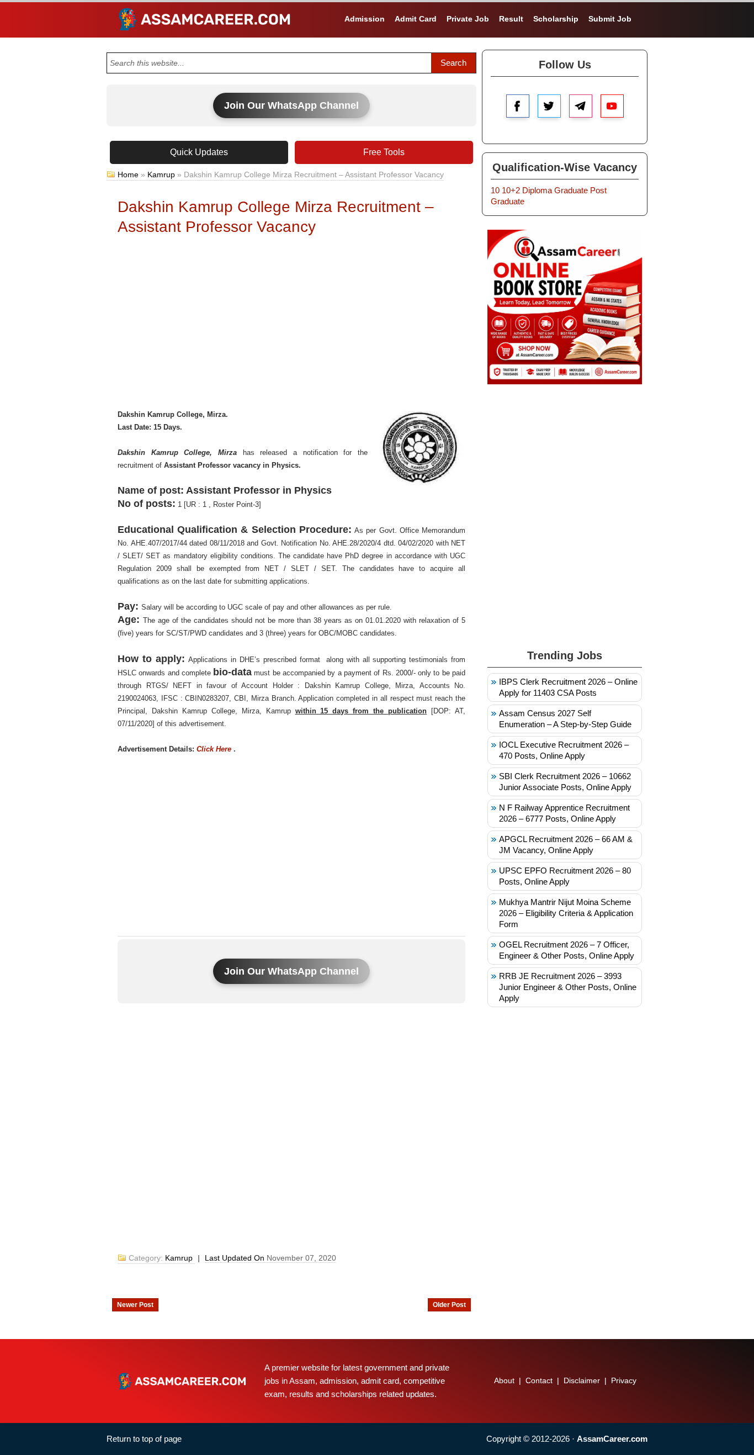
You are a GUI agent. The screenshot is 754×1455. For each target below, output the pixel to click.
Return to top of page (144, 1438)
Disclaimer (582, 1380)
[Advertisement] (291, 325)
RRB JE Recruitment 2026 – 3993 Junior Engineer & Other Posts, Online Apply (567, 987)
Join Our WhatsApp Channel (291, 105)
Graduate (571, 190)
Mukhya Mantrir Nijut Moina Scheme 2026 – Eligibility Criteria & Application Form (566, 913)
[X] (549, 106)
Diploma (537, 190)
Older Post (449, 1305)
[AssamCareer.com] (182, 1381)
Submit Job (609, 18)
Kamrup (161, 174)
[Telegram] (580, 106)
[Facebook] (517, 106)
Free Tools (384, 152)
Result (511, 18)
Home (128, 174)
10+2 (511, 190)
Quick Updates (199, 152)
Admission (364, 18)
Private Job (468, 18)
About (504, 1380)
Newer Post (135, 1305)
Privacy (623, 1380)
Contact (539, 1380)
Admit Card (416, 18)
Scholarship (555, 18)
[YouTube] (612, 106)
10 (495, 190)
